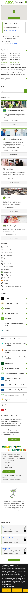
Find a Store (14, 560)
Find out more (14, 154)
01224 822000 (11, 30)
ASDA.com (14, 439)
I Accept (6, 590)
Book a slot (14, 124)
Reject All (17, 590)
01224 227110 (14, 43)
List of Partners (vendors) (8, 586)
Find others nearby (14, 182)
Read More (9, 472)
